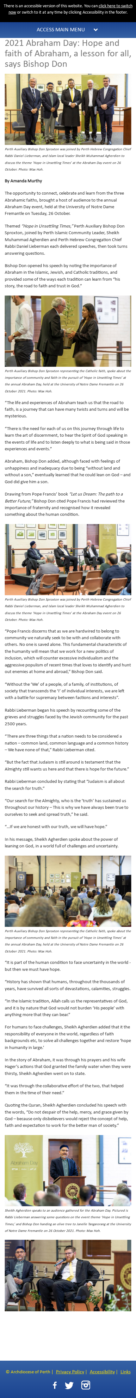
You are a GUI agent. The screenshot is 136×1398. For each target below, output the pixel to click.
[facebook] (55, 1385)
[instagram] (85, 1385)
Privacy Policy (70, 1372)
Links (126, 1372)
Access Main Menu (61, 30)
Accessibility (102, 1372)
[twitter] (69, 1385)
